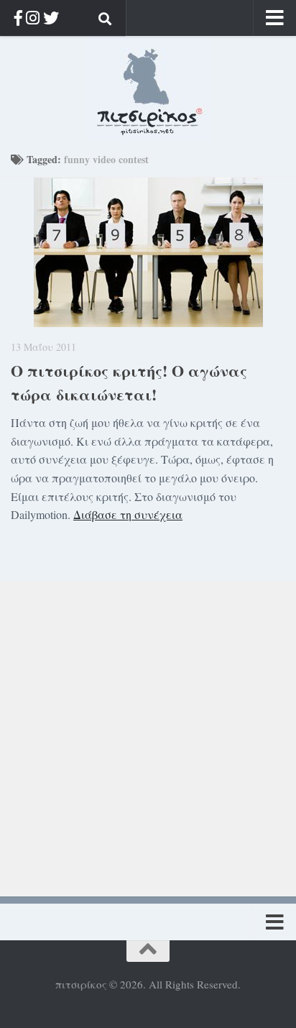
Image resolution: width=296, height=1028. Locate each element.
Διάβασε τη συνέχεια (127, 514)
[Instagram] (33, 17)
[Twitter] (51, 17)
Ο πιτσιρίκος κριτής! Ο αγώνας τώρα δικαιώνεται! (129, 382)
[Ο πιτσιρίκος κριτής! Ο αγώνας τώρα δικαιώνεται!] (148, 252)
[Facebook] (18, 17)
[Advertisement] (148, 730)
